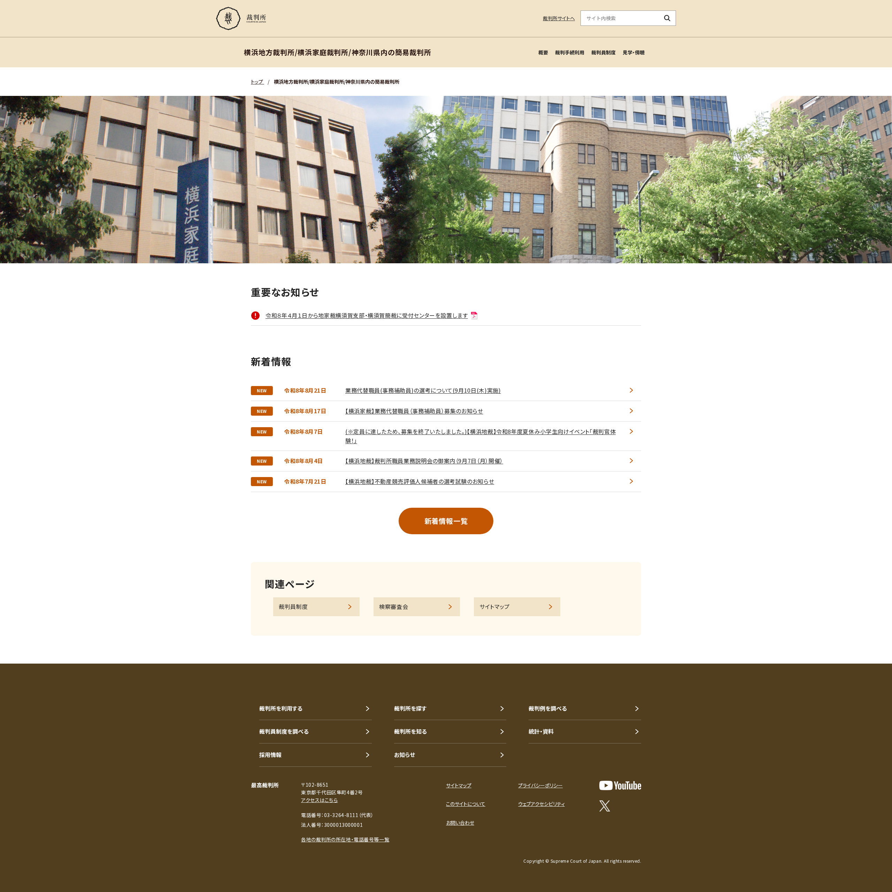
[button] (867, 638)
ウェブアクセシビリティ (541, 803)
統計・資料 (541, 731)
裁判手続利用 (569, 52)
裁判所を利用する (280, 708)
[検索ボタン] (667, 18)
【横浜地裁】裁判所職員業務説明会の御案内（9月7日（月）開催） (424, 460)
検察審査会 (393, 606)
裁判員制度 (603, 52)
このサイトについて (465, 803)
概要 (543, 52)
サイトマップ (494, 606)
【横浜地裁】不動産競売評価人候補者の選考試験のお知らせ (419, 481)
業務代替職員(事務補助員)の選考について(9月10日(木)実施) (423, 390)
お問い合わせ (460, 822)
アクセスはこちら (319, 799)
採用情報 (270, 754)
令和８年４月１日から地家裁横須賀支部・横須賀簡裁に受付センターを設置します (367, 315)
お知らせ (404, 754)
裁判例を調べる (548, 708)
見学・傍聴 (634, 52)
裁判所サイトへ (559, 18)
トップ (257, 81)
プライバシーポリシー (540, 785)
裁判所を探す (410, 708)
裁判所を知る (410, 731)
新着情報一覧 (446, 521)
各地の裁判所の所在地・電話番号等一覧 (345, 839)
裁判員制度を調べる (284, 731)
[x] (604, 805)
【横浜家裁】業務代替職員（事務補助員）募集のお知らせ (414, 411)
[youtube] (620, 785)
